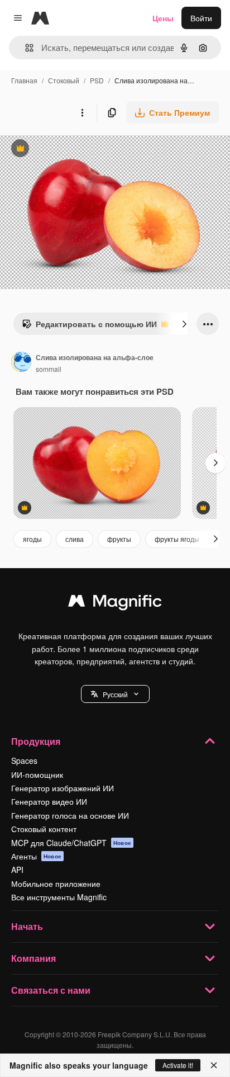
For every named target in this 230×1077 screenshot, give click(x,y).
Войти (201, 17)
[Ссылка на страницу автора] (21, 363)
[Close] (214, 1065)
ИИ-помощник (37, 774)
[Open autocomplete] (24, 48)
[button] (115, 694)
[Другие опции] (82, 112)
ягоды (32, 539)
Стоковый (63, 80)
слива (74, 539)
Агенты (36, 856)
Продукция (35, 741)
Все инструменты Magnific (59, 897)
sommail (48, 369)
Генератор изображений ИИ (62, 787)
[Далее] (184, 324)
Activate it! (177, 1065)
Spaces (24, 760)
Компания (33, 958)
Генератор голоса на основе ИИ (70, 815)
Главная (24, 80)
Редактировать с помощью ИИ (89, 326)
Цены (163, 17)
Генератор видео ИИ (49, 801)
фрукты (119, 539)
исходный (75, 149)
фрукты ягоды (177, 539)
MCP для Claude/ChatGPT (71, 842)
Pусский (115, 694)
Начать (27, 926)
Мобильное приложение (55, 883)
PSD (97, 80)
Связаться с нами (50, 990)
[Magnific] (115, 603)
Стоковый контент (43, 828)
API (17, 869)
